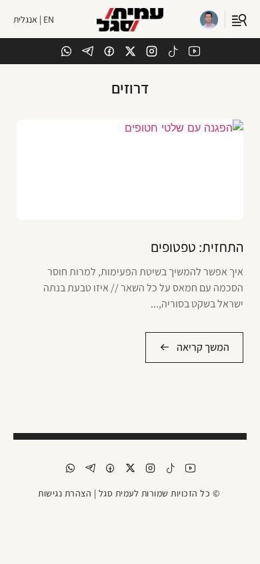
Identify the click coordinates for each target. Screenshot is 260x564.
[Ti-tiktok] (173, 51)
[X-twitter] (130, 51)
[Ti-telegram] (87, 51)
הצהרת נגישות (64, 493)
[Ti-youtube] (194, 51)
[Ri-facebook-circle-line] (109, 51)
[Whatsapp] (66, 51)
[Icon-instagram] (151, 51)
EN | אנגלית (33, 19)
